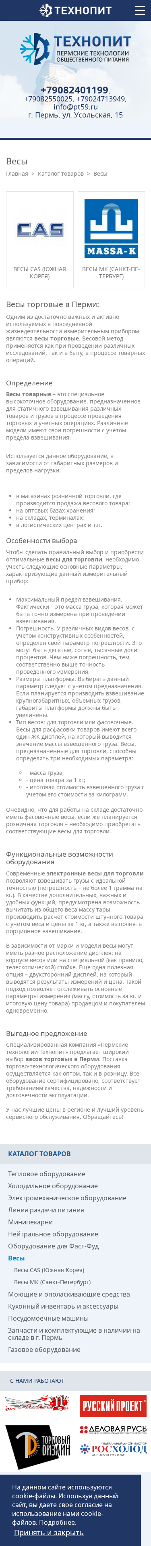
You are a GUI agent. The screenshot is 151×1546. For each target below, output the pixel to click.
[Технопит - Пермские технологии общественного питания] (75, 49)
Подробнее (57, 1522)
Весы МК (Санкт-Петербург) (52, 1282)
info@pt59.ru (76, 106)
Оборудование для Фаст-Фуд (53, 1246)
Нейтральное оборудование (53, 1234)
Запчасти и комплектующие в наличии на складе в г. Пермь (74, 1334)
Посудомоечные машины (48, 1318)
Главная (17, 173)
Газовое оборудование (44, 1349)
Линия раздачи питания (46, 1210)
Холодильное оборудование (53, 1185)
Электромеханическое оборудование (67, 1197)
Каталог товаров (61, 173)
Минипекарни (30, 1222)
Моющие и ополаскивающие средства (69, 1294)
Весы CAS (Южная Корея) (49, 1270)
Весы (16, 1258)
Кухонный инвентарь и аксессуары (63, 1306)
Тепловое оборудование (46, 1173)
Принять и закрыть (49, 1532)
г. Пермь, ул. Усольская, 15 (75, 115)
